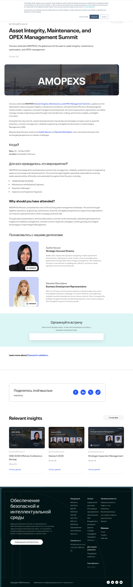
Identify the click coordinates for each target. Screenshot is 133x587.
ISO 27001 (91, 567)
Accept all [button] (94, 17)
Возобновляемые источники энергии (108, 513)
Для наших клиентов (92, 548)
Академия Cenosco (91, 538)
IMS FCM (73, 518)
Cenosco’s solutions (37, 355)
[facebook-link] (76, 394)
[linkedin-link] (83, 394)
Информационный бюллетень (26, 542)
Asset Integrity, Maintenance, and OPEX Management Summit (62, 103)
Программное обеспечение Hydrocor (76, 530)
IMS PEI (73, 508)
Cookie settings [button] (83, 17)
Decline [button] (104, 17)
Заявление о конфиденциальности (48, 582)
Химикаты (105, 508)
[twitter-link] (91, 394)
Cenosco (105, 527)
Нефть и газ (106, 505)
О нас (103, 531)
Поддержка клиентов (92, 555)
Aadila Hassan (45, 131)
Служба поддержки (91, 532)
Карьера (104, 538)
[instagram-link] (116, 582)
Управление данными (92, 504)
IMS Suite (74, 502)
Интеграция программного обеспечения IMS (93, 513)
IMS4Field (74, 524)
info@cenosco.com (77, 544)
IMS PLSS (74, 511)
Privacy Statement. (89, 7)
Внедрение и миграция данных (92, 524)
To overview (113, 417)
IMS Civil (73, 521)
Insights (104, 534)
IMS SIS (73, 514)
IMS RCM (74, 505)
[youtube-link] (121, 582)
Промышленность (109, 498)
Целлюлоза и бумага (106, 519)
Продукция (75, 498)
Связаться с (75, 540)
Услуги (90, 498)
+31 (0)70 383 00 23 (77, 549)
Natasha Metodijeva (63, 131)
